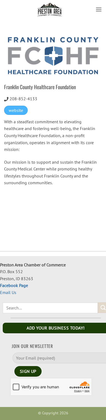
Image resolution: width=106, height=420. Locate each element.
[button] (98, 9)
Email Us (8, 292)
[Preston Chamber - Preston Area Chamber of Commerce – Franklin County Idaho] (49, 9)
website (16, 110)
